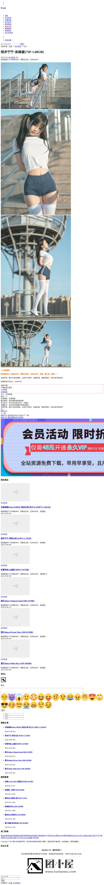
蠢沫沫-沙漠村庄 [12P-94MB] (15, 815)
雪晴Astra (59, 835)
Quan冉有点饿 (11, 838)
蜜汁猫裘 (38, 835)
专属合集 (8, 20)
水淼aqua (86, 835)
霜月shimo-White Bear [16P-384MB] (16, 663)
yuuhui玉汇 (79, 835)
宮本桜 (36, 838)
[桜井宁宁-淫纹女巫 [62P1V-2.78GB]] (15, 532)
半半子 (98, 835)
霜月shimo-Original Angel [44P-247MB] (17, 601)
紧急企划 (72, 835)
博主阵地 (8, 24)
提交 (3, 710)
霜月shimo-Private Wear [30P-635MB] (17, 632)
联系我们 (8, 30)
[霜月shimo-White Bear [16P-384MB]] (15, 657)
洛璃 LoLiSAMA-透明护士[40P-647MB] (19, 781)
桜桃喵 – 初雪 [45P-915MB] (14, 790)
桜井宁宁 (4, 411)
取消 (2, 685)
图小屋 (3, 8)
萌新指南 (8, 28)
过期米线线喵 (23, 835)
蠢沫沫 (3, 835)
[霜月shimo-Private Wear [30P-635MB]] (15, 626)
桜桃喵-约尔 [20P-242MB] (14, 806)
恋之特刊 (8, 22)
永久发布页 (9, 33)
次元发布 (8, 18)
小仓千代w (19, 838)
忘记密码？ (17, 883)
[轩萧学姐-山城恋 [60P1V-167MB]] (15, 563)
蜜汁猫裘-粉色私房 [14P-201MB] (16, 823)
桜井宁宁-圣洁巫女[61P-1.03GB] (12, 415)
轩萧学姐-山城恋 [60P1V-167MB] (15, 570)
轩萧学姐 (65, 835)
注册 (10, 883)
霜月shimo (52, 835)
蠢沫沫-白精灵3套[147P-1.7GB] (16, 798)
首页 (6, 15)
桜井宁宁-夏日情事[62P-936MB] (12, 417)
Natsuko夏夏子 (28, 838)
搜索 (22, 44)
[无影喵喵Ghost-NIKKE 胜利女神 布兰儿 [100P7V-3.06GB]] (15, 501)
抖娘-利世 (31, 835)
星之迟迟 (92, 835)
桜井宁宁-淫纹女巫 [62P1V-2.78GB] (16, 538)
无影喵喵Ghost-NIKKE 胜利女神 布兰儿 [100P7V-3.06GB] (25, 507)
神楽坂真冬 (10, 835)
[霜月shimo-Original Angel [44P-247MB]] (15, 595)
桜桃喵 (16, 835)
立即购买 (4, 392)
